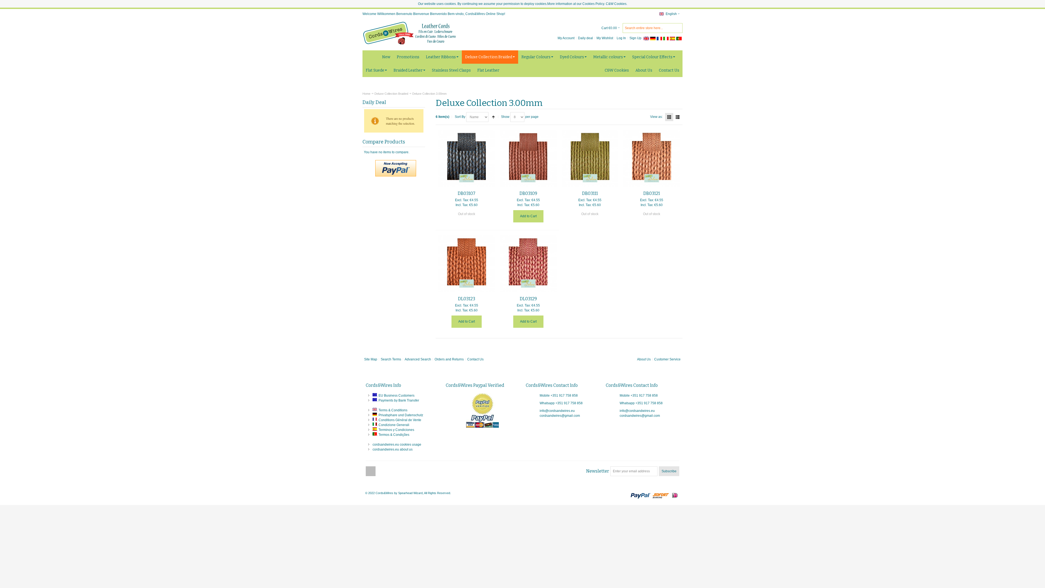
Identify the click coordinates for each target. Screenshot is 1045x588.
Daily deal (585, 38)
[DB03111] (590, 158)
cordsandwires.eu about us (393, 449)
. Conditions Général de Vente (399, 420)
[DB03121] (651, 158)
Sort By (460, 117)
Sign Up (635, 38)
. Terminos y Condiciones (395, 430)
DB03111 (590, 193)
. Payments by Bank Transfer (398, 400)
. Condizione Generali (393, 425)
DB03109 (528, 193)
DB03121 (651, 193)
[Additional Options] (395, 162)
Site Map (370, 359)
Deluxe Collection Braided (391, 93)
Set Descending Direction (493, 117)
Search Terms (391, 359)
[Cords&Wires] (410, 33)
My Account (566, 38)
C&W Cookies (616, 4)
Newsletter (597, 471)
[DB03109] (528, 158)
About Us (644, 359)
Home (366, 93)
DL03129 (528, 298)
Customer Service (667, 359)
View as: (656, 117)
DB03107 (466, 193)
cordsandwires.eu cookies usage (397, 444)
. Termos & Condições (393, 435)
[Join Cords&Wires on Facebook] (371, 471)
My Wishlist (605, 38)
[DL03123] (466, 263)
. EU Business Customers (395, 395)
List (678, 117)
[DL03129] (528, 263)
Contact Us (475, 359)
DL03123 (466, 298)
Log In (621, 38)
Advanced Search (418, 359)
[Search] (678, 28)
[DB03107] (466, 158)
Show (505, 117)
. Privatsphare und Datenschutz (400, 415)
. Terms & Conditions (392, 410)
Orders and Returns (449, 359)
